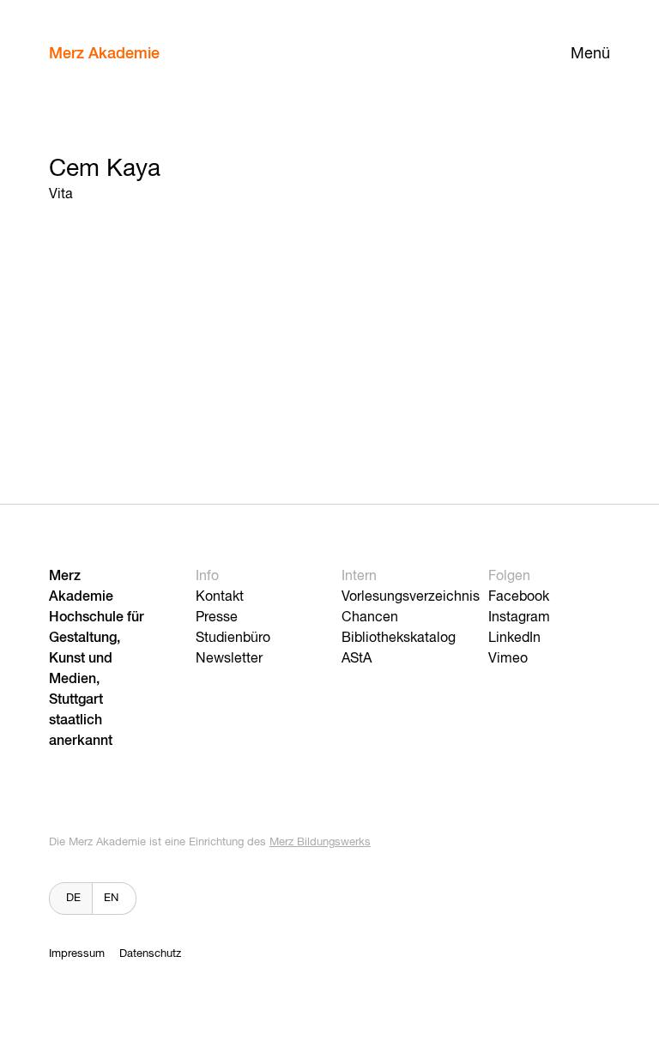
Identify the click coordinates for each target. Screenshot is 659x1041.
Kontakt (220, 597)
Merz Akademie (104, 54)
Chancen (370, 618)
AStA (357, 659)
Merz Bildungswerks (320, 842)
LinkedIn (514, 638)
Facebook (518, 597)
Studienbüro (233, 638)
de (73, 898)
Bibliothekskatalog (399, 638)
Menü (590, 54)
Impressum (77, 953)
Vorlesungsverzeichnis (411, 597)
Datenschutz (150, 953)
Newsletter (229, 659)
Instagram (519, 618)
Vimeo (508, 659)
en (111, 898)
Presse (217, 618)
